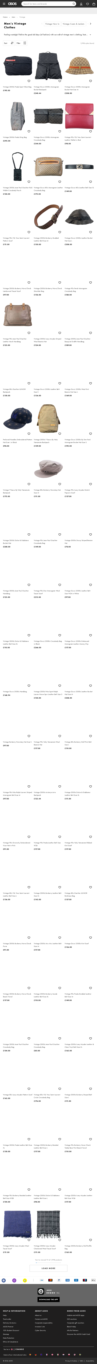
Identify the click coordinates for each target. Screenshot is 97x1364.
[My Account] (81, 4)
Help (5, 1315)
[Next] (90, 24)
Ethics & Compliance (10, 1342)
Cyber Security (40, 1330)
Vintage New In (52, 24)
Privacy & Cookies (71, 1361)
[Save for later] (29, 81)
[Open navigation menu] (4, 4)
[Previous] (42, 24)
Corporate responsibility (43, 1323)
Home (5, 17)
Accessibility (90, 1361)
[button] (30, 1355)
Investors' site (40, 1326)
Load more (48, 1268)
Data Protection (8, 1338)
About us (38, 1315)
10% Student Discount (11, 1330)
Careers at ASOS (41, 1319)
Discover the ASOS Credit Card (78, 1334)
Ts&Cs (81, 1361)
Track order (7, 1319)
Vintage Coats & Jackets (73, 24)
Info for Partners (72, 1330)
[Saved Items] (87, 4)
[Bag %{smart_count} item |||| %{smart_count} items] (94, 4)
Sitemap (6, 1334)
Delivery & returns (9, 1323)
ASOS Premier (8, 1326)
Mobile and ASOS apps (75, 1315)
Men (13, 17)
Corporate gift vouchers (75, 1323)
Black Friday (71, 1326)
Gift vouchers (72, 1319)
